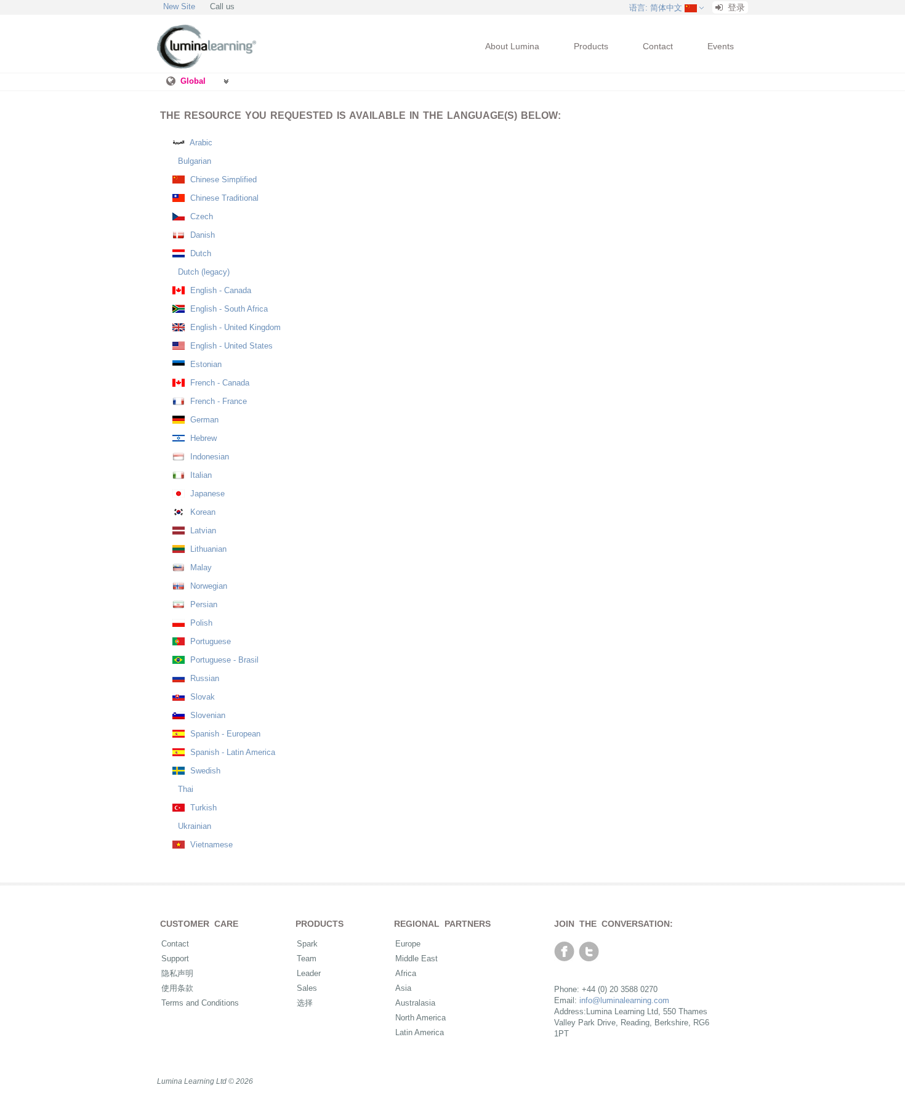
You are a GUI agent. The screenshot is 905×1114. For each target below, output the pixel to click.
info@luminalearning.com (624, 1000)
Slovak (201, 696)
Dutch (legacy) (202, 271)
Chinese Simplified (222, 179)
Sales (307, 988)
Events (720, 46)
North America (420, 1017)
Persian (202, 604)
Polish (200, 623)
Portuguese (209, 641)
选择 (305, 1002)
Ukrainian (193, 826)
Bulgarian (193, 161)
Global (193, 81)
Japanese (206, 493)
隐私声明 (177, 973)
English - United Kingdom (234, 327)
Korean (201, 512)
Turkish (202, 807)
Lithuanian (207, 549)
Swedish (204, 770)
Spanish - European (224, 733)
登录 (735, 7)
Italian (200, 475)
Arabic (200, 142)
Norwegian (207, 586)
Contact (658, 46)
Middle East (416, 958)
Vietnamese (210, 844)
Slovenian (206, 715)
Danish (201, 235)
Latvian (202, 530)
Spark (307, 943)
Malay (200, 567)
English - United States (230, 345)
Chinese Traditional (223, 198)
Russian (203, 678)
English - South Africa (228, 308)
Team (306, 958)
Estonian (205, 364)
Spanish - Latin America (231, 752)
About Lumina (512, 46)
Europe (407, 943)
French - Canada (218, 382)
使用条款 (177, 988)
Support (175, 958)
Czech (200, 216)
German (203, 419)
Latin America (419, 1032)
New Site (179, 6)
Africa (405, 973)
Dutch (199, 253)
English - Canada (219, 290)
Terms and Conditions (200, 1002)
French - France (217, 401)
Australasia (415, 1002)
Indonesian (208, 456)
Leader (309, 973)
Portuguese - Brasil (223, 659)
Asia (403, 988)
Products (591, 46)
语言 (655, 7)
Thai (184, 789)
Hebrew (202, 438)
